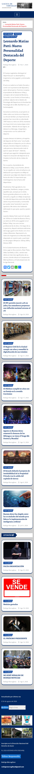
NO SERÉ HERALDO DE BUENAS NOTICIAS (13, 676)
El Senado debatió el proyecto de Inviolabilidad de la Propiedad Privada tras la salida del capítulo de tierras (16, 475)
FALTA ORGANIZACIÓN (13, 566)
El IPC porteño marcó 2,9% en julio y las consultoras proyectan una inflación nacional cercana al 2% (16, 307)
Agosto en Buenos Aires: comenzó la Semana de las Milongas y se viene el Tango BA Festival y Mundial (16, 434)
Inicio (4, 22)
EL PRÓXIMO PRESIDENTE (15, 638)
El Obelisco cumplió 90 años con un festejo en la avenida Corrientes (16, 391)
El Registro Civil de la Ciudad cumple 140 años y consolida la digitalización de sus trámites (15, 349)
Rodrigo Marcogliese (9, 65)
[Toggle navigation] (17, 14)
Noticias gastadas (10, 604)
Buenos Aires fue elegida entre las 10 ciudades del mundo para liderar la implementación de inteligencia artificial (16, 518)
